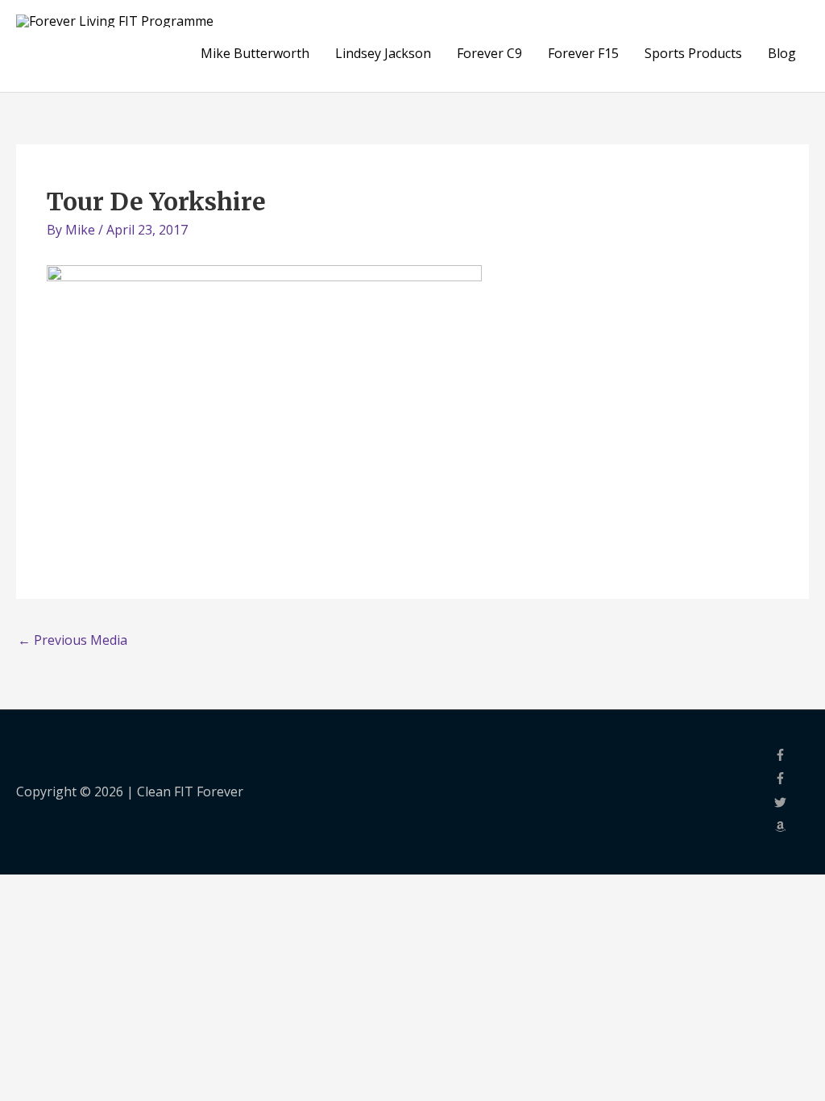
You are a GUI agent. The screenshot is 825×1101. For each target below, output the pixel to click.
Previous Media (72, 640)
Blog (782, 53)
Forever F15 (583, 53)
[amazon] (791, 828)
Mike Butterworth (255, 53)
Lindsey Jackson (383, 53)
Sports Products (693, 53)
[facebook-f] (791, 756)
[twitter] (791, 803)
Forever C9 (489, 53)
